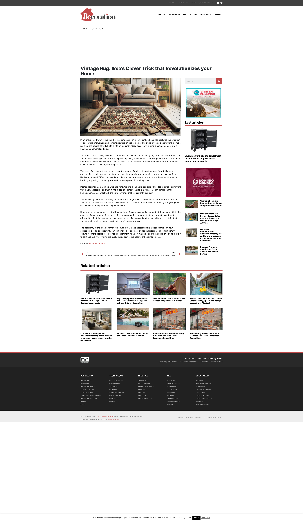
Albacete (199, 380)
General (181, 3)
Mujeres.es (142, 395)
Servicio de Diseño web (189, 362)
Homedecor (172, 3)
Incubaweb (113, 389)
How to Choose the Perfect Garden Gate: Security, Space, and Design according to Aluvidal (210, 218)
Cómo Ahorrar (172, 398)
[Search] (219, 81)
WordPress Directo (116, 392)
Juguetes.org (172, 389)
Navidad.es (171, 386)
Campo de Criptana (203, 389)
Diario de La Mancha (204, 398)
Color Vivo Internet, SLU (105, 416)
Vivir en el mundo (145, 398)
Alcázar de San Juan (204, 383)
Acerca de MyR (217, 362)
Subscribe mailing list (205, 3)
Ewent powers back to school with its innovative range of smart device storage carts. (203, 158)
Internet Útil (113, 402)
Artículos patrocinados (168, 362)
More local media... (203, 404)
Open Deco (84, 383)
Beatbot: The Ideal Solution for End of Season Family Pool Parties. (209, 250)
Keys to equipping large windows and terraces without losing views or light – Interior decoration (133, 300)
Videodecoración (87, 392)
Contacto (204, 362)
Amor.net (141, 389)
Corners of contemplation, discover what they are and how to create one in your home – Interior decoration (211, 235)
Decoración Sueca (87, 386)
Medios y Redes (215, 358)
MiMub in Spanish (97, 243)
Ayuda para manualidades (90, 395)
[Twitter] (221, 3)
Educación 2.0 (172, 380)
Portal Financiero (173, 402)
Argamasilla (200, 386)
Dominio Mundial (173, 383)
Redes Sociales (115, 395)
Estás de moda (144, 383)
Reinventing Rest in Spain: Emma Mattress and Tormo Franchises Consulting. (205, 335)
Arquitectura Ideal (87, 389)
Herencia (199, 402)
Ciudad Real (200, 392)
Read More (205, 517)
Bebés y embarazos (146, 386)
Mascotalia (171, 395)
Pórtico (83, 404)
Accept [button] (196, 518)
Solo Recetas (143, 380)
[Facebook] (218, 3)
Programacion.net (116, 380)
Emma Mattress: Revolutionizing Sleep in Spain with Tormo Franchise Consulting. (168, 335)
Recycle (193, 3)
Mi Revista (171, 404)
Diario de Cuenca (202, 395)
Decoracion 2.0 (86, 380)
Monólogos (171, 392)
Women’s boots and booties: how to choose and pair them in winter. (211, 203)
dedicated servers (113, 419)
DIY (187, 3)
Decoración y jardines (88, 398)
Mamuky (141, 392)
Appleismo (113, 386)
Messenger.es (114, 383)
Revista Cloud (114, 398)
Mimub (83, 402)
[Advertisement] (151, 48)
